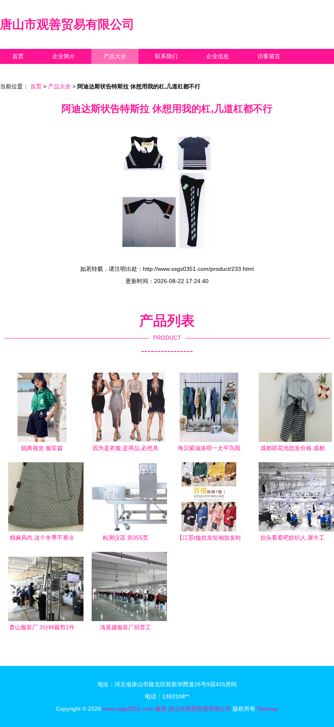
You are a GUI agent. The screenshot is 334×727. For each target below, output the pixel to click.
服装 (161, 708)
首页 (18, 56)
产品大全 (114, 56)
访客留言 (268, 56)
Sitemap (267, 708)
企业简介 (63, 56)
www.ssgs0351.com (128, 708)
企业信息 (217, 56)
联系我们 (166, 56)
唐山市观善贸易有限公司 (67, 24)
